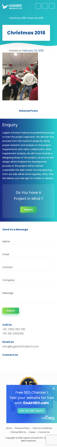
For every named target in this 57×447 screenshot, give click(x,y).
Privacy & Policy (22, 428)
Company (8, 280)
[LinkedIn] (19, 360)
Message (7, 293)
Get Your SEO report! (32, 410)
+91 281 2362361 (13, 333)
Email (5, 254)
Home (9, 428)
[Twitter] (9, 360)
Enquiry (28, 209)
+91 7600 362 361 (13, 329)
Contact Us (44, 432)
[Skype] (24, 360)
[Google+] (15, 360)
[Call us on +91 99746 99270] (45, 6)
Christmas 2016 (17, 18)
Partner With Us (18, 432)
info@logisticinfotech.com (20, 346)
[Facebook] (5, 360)
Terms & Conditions (42, 428)
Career (32, 432)
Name (6, 241)
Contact (7, 267)
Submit (10, 310)
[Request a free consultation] (38, 6)
